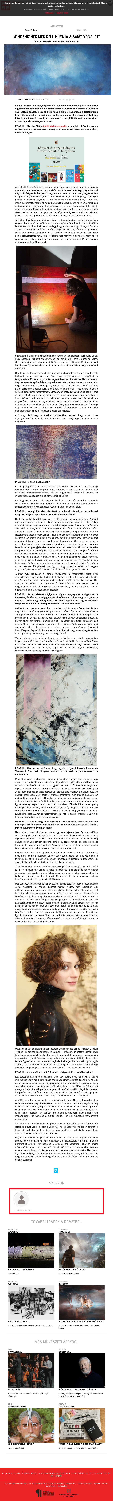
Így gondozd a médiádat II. (21, 1269)
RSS (4, 1473)
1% (9, 1473)
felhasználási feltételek (83, 1473)
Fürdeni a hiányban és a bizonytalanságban (80, 1444)
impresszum (62, 1473)
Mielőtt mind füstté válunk (72, 1269)
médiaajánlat (47, 1473)
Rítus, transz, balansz (19, 1321)
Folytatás (49, 13)
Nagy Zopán (13, 1284)
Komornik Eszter (31, 30)
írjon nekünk (32, 1473)
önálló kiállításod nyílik (54, 126)
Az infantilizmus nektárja (21, 1444)
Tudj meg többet (62, 13)
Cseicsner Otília (65, 1352)
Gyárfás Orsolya (15, 1352)
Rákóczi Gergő (64, 1232)
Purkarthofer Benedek (17, 1406)
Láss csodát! (14, 1389)
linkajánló (17, 1473)
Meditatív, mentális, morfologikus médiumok (81, 1321)
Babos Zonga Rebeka (67, 1406)
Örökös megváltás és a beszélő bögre (77, 1389)
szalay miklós (14, 1232)
